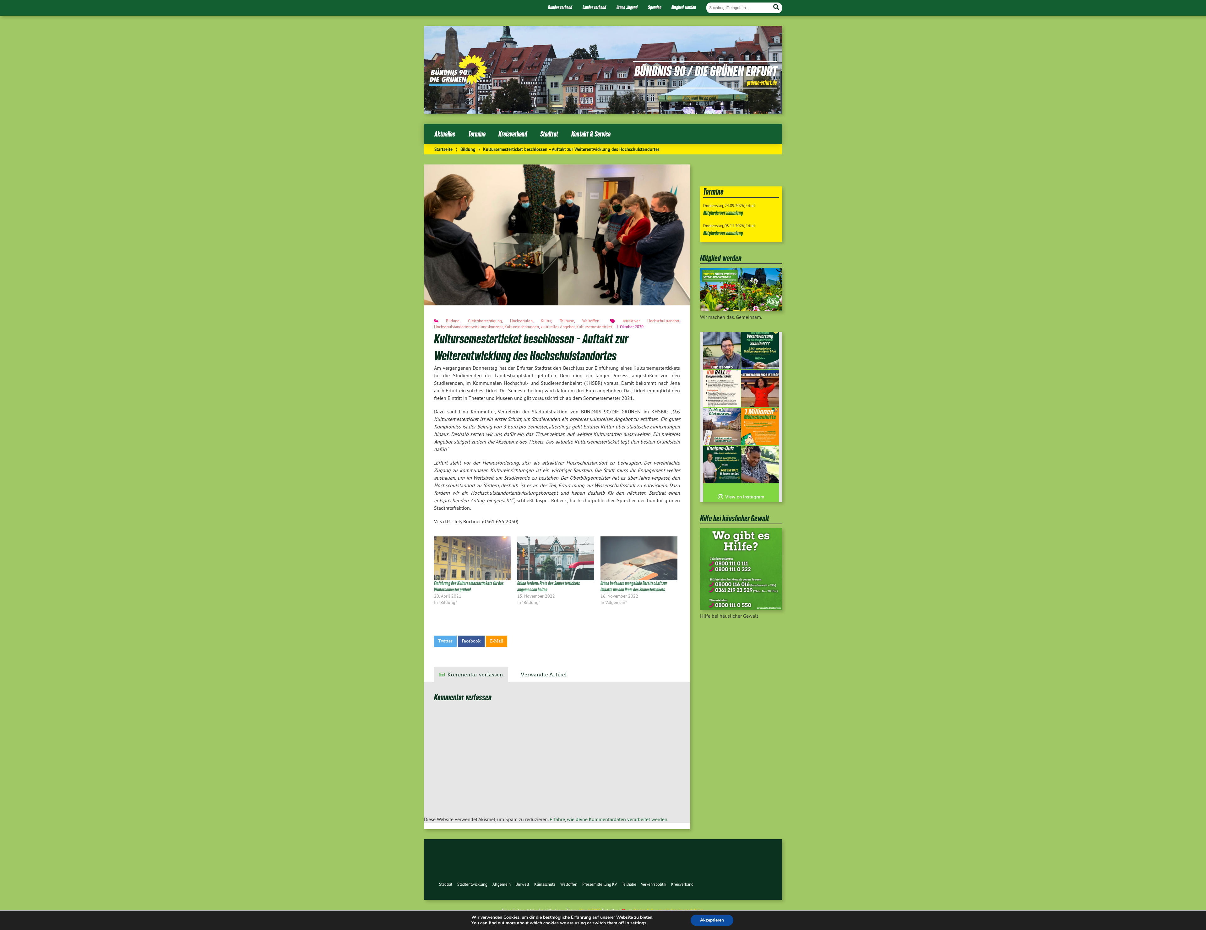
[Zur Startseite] (458, 84)
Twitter (445, 641)
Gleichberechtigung (485, 320)
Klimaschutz (544, 884)
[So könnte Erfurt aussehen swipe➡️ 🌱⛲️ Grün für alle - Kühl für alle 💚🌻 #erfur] (722, 426)
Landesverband (594, 7)
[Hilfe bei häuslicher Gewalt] (741, 608)
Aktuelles (444, 134)
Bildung (467, 149)
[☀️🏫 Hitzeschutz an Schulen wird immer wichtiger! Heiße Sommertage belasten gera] (722, 350)
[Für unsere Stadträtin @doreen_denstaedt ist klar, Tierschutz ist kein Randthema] (760, 464)
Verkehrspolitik (653, 884)
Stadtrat (549, 134)
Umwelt (522, 884)
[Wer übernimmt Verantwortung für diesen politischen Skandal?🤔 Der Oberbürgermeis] (760, 350)
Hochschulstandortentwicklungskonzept (468, 326)
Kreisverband (512, 134)
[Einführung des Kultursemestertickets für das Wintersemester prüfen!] (472, 558)
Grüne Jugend (627, 7)
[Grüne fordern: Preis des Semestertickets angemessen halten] (555, 558)
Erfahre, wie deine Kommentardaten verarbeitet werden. (609, 819)
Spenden (654, 7)
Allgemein (501, 884)
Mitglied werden (683, 7)
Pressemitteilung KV (599, 884)
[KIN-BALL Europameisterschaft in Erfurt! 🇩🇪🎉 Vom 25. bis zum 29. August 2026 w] (722, 388)
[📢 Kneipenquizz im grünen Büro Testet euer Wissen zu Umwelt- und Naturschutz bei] (722, 464)
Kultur (546, 320)
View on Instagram (744, 496)
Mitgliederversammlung (723, 213)
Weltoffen (590, 320)
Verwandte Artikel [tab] (544, 675)
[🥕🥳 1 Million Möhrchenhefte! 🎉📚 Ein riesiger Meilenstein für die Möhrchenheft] (760, 426)
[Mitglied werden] (741, 309)
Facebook (471, 641)
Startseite (443, 149)
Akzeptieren (712, 920)
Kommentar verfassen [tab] (475, 675)
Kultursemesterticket (594, 326)
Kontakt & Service (591, 134)
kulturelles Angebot (558, 326)
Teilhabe (567, 320)
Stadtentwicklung (472, 884)
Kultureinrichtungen (521, 326)
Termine (477, 134)
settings (638, 923)
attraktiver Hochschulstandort (651, 320)
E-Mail (496, 641)
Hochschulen (521, 320)
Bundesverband (560, 7)
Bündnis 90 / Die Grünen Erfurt (705, 70)
